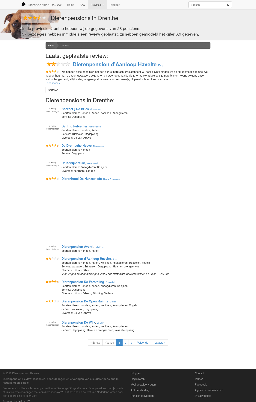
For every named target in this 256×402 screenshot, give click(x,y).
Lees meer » (53, 83)
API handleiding (140, 390)
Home (70, 5)
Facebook (201, 384)
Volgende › (143, 342)
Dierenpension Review (44, 4)
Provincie (96, 5)
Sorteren (53, 90)
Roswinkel (110, 282)
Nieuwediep (98, 145)
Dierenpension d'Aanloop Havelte (115, 64)
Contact (199, 373)
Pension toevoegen (142, 396)
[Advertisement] (21, 101)
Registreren (138, 379)
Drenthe (65, 45)
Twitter (199, 379)
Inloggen (115, 5)
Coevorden (95, 109)
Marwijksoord (95, 126)
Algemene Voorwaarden (209, 390)
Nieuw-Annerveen (111, 178)
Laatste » (160, 342)
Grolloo (113, 301)
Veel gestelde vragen (143, 384)
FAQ (82, 5)
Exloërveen (100, 246)
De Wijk (100, 322)
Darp (161, 65)
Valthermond (92, 163)
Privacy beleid (203, 396)
